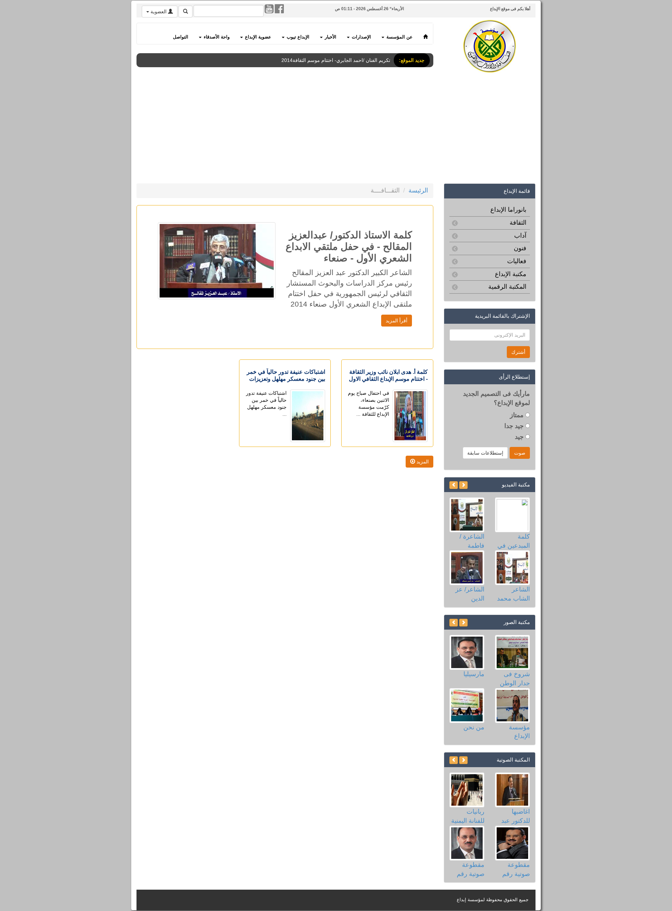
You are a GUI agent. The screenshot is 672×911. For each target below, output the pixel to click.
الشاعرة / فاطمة (472, 541)
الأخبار (329, 37)
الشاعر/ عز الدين (469, 594)
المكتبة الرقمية (507, 286)
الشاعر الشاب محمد (513, 594)
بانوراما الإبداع (508, 209)
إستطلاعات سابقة (485, 453)
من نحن (473, 727)
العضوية (158, 11)
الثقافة (518, 222)
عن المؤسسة (399, 37)
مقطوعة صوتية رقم (516, 869)
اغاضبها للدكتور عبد (515, 816)
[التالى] (453, 485)
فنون (520, 248)
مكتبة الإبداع (510, 274)
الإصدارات (360, 37)
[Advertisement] (325, 129)
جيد (520, 436)
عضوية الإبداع (257, 37)
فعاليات (516, 261)
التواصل (180, 37)
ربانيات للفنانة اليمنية (467, 816)
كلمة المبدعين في (513, 541)
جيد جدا (514, 425)
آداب (520, 235)
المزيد (422, 461)
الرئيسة (418, 190)
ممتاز (517, 415)
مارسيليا (473, 674)
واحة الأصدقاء (216, 37)
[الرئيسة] (425, 33)
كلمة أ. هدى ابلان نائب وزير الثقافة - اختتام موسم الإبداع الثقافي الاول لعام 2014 (388, 379)
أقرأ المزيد (396, 320)
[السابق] (463, 485)
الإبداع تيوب (297, 37)
